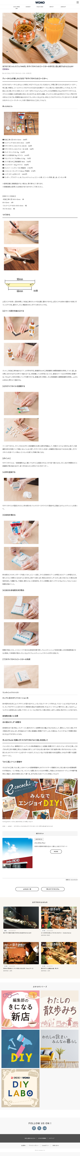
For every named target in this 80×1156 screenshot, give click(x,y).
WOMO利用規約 (42, 1138)
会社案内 (23, 1145)
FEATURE (40, 7)
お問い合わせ (55, 1145)
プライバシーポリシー (34, 1145)
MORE (56, 851)
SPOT (52, 7)
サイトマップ (51, 1138)
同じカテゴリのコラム (52, 889)
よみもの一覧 (27, 889)
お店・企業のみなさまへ (30, 1138)
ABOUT (63, 7)
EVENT (28, 7)
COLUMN (16, 7)
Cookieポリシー (45, 1145)
